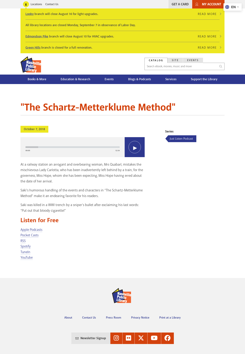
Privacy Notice (140, 317)
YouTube (26, 257)
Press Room (113, 317)
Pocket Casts (29, 235)
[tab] (156, 60)
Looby (30, 14)
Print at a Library (170, 317)
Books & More (37, 79)
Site (175, 60)
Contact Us (51, 4)
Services (170, 79)
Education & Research (75, 79)
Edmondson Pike (37, 36)
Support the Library (204, 79)
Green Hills (33, 48)
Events (193, 60)
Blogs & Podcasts (139, 79)
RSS (23, 241)
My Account (211, 4)
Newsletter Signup (93, 338)
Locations (36, 4)
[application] (82, 147)
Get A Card (180, 4)
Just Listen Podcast (181, 138)
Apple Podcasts (31, 230)
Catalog (156, 60)
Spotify (25, 246)
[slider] (73, 147)
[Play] (135, 147)
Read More (209, 14)
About (68, 317)
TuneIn (25, 252)
